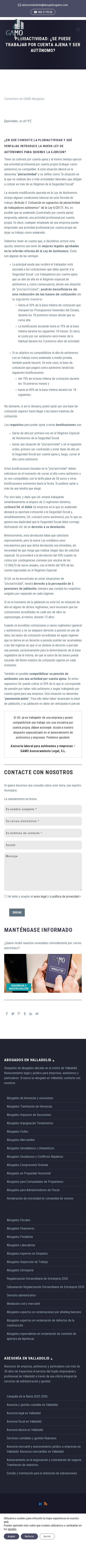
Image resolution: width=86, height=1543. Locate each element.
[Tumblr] (24, 1013)
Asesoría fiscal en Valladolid (24, 1421)
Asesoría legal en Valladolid (24, 1413)
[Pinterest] (18, 1013)
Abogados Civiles (17, 1131)
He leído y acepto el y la (43, 896)
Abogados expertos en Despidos (27, 1253)
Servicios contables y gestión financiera (31, 1438)
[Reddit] (36, 1013)
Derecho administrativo (21, 1295)
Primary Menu (78, 29)
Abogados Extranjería (20, 1270)
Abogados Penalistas (20, 1237)
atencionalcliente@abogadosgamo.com (45, 5)
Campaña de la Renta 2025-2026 (27, 1396)
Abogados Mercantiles (21, 1140)
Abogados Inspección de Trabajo (27, 1262)
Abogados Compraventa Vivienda (27, 1165)
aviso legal (40, 896)
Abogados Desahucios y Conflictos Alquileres (35, 1156)
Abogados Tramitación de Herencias (29, 1106)
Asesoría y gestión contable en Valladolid (32, 1405)
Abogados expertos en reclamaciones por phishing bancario (44, 1312)
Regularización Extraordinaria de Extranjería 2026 (37, 1278)
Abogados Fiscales (18, 1220)
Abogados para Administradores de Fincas (33, 1190)
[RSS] (45, 1503)
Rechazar (29, 1536)
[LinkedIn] (30, 1013)
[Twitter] (12, 1013)
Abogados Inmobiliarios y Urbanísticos (30, 1148)
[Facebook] (6, 1013)
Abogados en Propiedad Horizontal (29, 1173)
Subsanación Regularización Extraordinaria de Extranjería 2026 (45, 1287)
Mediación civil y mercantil (23, 1304)
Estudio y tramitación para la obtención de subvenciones (42, 1473)
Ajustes (47, 1536)
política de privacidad (65, 896)
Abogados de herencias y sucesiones (30, 1098)
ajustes (12, 1529)
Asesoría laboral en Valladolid (25, 1430)
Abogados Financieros (20, 1228)
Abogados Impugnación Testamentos (30, 1123)
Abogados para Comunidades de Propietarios (35, 1182)
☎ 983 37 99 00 (43, 12)
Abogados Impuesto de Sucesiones (29, 1115)
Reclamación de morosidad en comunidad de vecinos (40, 1198)
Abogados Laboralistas (21, 1245)
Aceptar (11, 1536)
